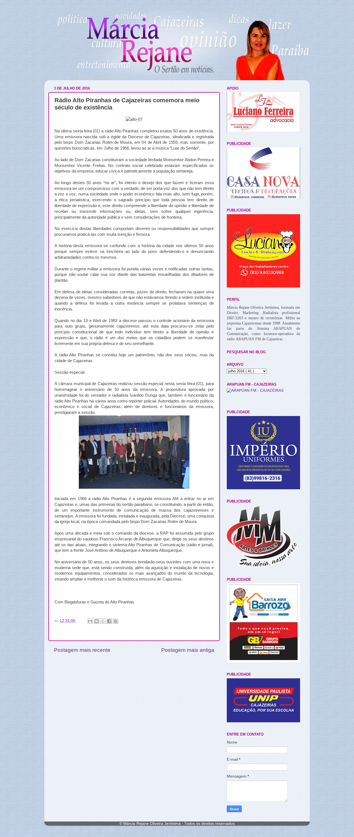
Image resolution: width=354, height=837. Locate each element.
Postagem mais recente (82, 650)
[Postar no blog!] (96, 621)
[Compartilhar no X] (103, 621)
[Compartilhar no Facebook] (109, 621)
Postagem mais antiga (187, 650)
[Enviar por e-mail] (90, 621)
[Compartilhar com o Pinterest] (115, 621)
